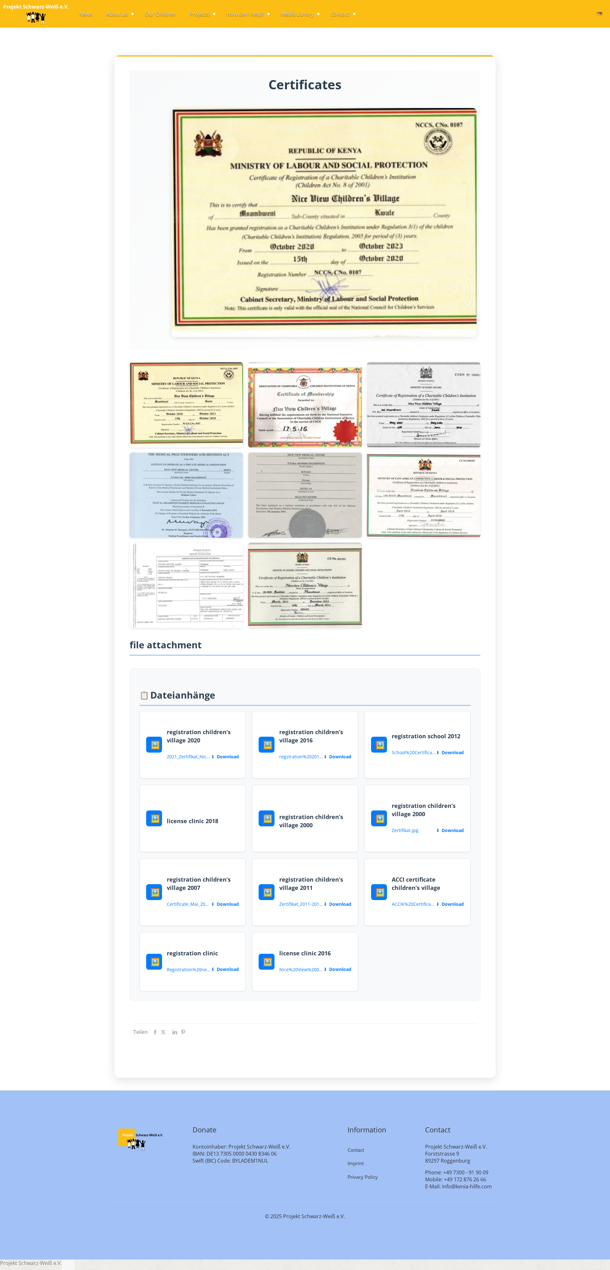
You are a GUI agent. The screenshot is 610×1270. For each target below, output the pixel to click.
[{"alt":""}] (186, 404)
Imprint (356, 1163)
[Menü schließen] (68, 1265)
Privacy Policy (363, 1177)
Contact (356, 1150)
